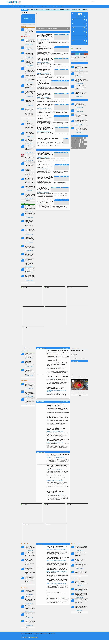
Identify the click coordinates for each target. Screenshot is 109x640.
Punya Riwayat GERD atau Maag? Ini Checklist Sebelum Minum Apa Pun (30, 86)
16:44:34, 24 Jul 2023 (29, 190)
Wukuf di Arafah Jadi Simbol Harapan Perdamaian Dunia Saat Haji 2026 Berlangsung (30, 554)
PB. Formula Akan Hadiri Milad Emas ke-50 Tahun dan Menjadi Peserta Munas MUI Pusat (81, 566)
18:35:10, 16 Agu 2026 (29, 49)
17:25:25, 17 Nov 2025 (79, 597)
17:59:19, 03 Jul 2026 (29, 550)
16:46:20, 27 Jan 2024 (29, 625)
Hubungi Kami (36, 633)
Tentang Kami (24, 633)
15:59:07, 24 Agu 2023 (29, 582)
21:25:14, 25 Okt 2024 (29, 594)
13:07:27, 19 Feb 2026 (29, 82)
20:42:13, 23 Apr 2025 (29, 105)
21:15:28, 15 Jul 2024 (29, 366)
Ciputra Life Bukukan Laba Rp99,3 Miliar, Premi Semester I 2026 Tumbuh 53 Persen (57, 569)
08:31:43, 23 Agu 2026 (29, 44)
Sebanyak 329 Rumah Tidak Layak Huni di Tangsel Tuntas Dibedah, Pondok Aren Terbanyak (45, 106)
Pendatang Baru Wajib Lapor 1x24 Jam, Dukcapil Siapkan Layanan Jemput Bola (30, 140)
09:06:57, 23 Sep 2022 (79, 107)
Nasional (72, 140)
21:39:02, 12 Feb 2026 (29, 88)
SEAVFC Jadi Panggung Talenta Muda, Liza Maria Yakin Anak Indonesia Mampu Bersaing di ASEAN (81, 583)
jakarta (72, 147)
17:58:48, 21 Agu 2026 (57, 560)
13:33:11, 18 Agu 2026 (57, 431)
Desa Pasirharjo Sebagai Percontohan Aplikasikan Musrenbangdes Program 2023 (80, 104)
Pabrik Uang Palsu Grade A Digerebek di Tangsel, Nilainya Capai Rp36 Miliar (56, 388)
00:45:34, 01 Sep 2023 (79, 132)
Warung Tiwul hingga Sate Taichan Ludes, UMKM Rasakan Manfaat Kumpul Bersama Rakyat (57, 594)
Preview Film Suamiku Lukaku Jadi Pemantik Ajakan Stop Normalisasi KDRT (81, 547)
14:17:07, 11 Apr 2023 (79, 124)
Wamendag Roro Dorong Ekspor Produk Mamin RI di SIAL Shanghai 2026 (29, 254)
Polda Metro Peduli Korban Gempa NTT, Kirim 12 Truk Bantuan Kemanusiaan (58, 439)
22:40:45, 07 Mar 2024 (29, 617)
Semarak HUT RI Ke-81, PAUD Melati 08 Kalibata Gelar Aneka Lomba (48, 139)
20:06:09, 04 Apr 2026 (29, 143)
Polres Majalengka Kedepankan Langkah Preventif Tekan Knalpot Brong (43, 82)
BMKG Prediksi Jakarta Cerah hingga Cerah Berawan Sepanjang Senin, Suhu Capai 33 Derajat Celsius (29, 126)
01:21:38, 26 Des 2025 (79, 550)
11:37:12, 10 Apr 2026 (29, 280)
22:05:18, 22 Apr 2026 (29, 266)
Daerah (80, 147)
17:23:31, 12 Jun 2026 (29, 242)
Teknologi (57, 6)
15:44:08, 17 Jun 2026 (29, 234)
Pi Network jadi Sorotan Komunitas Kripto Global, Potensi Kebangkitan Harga (81, 607)
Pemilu (82, 140)
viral (78, 145)
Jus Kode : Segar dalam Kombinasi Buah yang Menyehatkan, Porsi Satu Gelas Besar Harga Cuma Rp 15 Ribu (30, 372)
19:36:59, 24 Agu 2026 (79, 96)
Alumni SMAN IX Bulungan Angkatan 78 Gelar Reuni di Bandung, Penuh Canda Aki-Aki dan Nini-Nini (81, 594)
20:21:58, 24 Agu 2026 (46, 131)
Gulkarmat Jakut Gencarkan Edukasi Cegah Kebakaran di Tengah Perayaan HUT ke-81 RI (44, 71)
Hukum (79, 138)
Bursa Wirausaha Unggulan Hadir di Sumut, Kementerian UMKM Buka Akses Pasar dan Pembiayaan (57, 580)
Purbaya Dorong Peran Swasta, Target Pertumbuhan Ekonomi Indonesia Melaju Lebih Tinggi (29, 262)
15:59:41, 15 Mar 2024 (29, 611)
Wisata (76, 140)
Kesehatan (84, 147)
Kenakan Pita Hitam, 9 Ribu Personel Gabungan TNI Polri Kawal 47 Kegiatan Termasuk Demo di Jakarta (56, 428)
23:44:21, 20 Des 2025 (79, 556)
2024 (11, 6)
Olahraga (85, 145)
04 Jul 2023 (27, 34)
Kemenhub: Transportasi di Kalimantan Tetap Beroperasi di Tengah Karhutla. (44, 94)
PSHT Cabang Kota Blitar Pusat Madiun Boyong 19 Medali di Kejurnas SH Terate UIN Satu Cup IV (45, 36)
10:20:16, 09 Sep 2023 (29, 160)
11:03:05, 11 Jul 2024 (29, 375)
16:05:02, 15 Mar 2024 (29, 603)
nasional (75, 138)
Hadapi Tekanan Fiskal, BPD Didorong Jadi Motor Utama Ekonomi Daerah (30, 270)
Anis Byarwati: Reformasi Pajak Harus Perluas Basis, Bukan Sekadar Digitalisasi (29, 276)
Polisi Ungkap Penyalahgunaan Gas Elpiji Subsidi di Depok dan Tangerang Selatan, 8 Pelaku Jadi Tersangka (30, 172)
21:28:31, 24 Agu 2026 (44, 141)
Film (82, 138)
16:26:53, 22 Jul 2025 (79, 568)
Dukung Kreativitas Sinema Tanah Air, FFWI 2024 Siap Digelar (30, 615)
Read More (28, 118)
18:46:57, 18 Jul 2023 (29, 198)
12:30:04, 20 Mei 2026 (29, 250)
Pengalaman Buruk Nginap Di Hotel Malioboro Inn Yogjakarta (30, 591)
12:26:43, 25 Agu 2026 (45, 168)
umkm (72, 138)
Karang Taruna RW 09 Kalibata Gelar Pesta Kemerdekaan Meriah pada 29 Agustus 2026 (43, 9)
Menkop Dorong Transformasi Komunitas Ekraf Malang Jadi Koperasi (57, 547)
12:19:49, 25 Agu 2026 (45, 39)
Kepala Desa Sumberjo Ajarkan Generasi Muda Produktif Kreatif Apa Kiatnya (45, 48)
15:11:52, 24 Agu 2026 (45, 86)
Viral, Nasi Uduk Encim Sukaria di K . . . (78, 390)
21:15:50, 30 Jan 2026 (29, 96)
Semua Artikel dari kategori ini (64, 348)
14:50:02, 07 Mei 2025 (79, 610)
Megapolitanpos (73, 145)
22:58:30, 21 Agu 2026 (57, 549)
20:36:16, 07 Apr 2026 (79, 590)
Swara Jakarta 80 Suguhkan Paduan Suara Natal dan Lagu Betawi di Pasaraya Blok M (81, 554)
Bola (79, 140)
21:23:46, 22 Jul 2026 (79, 585)
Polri (85, 138)
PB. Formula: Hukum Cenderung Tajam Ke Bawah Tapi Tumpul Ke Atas (30, 547)
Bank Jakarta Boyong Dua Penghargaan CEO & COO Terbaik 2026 (29, 134)
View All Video (79, 395)
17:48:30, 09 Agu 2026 (29, 57)
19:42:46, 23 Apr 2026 (29, 136)
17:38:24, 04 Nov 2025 (79, 603)
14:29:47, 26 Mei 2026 (29, 556)
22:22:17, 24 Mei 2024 (29, 152)
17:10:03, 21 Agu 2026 (29, 211)
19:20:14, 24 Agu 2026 (47, 108)
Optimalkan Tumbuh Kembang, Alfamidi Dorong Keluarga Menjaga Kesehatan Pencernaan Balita (29, 101)
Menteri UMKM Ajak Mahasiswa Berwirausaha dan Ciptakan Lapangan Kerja (58, 558)
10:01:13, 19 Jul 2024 (29, 358)
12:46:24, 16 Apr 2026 (29, 272)
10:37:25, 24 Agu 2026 (45, 62)
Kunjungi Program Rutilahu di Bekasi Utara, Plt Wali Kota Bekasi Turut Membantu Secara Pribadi (81, 122)
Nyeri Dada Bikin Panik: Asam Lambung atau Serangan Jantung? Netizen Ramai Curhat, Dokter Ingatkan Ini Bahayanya (30, 78)
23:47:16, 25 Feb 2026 (29, 73)
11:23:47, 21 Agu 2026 (57, 583)
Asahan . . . (73, 374)
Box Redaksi (29, 633)
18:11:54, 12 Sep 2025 (79, 562)
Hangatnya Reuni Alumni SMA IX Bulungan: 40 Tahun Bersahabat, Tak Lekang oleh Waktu (81, 601)
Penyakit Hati (77, 109)
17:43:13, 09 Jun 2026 (29, 388)
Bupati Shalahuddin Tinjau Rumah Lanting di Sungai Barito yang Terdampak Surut (72, 9)
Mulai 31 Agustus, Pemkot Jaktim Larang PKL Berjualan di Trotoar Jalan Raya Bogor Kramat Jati (58, 352)
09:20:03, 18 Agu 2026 (57, 442)
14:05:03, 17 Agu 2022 (79, 111)
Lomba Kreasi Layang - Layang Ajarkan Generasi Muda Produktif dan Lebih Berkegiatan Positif (45, 59)
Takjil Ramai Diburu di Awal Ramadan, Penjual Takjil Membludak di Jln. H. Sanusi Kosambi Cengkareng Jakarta (30, 599)
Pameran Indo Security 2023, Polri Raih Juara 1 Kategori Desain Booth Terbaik (30, 164)
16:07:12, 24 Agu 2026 (44, 97)
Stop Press (53, 633)
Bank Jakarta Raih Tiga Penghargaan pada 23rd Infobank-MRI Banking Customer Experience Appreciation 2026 (29, 223)
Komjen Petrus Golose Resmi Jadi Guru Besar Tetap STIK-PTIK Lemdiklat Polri (30, 187)
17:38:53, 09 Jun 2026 (29, 396)
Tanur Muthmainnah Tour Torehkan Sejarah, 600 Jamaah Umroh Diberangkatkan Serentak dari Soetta (29, 562)
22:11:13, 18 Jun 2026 (29, 65)
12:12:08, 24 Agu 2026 (45, 73)
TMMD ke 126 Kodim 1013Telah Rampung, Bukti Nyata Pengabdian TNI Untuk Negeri (81, 115)
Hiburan (81, 145)
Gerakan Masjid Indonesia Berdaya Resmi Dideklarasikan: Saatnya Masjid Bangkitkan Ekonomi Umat (30, 571)
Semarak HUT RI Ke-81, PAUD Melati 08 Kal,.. (48, 28)
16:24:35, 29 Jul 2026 (29, 217)
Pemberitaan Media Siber (45, 633)
